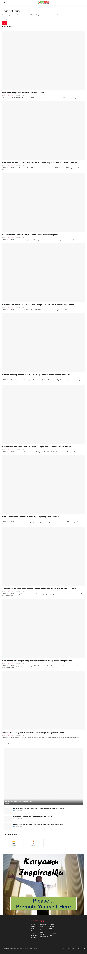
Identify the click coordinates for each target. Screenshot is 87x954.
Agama (33, 924)
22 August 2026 (18, 449)
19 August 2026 (18, 735)
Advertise (68, 948)
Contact (83, 948)
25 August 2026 (18, 95)
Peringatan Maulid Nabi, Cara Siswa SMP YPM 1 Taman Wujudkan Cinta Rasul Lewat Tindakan (39, 163)
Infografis (34, 935)
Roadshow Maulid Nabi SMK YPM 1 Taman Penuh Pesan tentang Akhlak (30, 235)
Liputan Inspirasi (8, 95)
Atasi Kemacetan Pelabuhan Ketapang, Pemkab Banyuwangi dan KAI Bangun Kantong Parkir (39, 589)
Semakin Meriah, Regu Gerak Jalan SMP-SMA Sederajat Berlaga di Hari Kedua (33, 733)
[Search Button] (4, 23)
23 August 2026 (18, 378)
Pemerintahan (44, 936)
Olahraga (42, 934)
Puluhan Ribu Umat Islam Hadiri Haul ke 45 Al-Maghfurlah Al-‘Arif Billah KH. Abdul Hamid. (37, 447)
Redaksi (51, 931)
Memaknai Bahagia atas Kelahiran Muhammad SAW (23, 93)
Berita (32, 928)
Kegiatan (33, 937)
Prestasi (51, 926)
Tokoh (50, 935)
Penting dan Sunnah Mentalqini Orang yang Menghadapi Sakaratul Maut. (31, 517)
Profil (50, 928)
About (62, 948)
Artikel (33, 926)
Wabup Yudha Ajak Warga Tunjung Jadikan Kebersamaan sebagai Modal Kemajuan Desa (37, 661)
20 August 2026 (18, 663)
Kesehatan (43, 924)
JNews (7, 948)
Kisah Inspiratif (42, 927)
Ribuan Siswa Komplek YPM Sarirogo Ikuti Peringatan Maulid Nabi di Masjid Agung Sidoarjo (38, 305)
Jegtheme (35, 948)
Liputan (42, 932)
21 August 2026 (18, 591)
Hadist (33, 933)
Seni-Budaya (52, 933)
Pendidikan (52, 924)
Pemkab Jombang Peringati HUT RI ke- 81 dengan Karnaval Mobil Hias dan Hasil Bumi (36, 375)
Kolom (42, 930)
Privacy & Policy (75, 948)
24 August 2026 (18, 307)
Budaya (33, 931)
